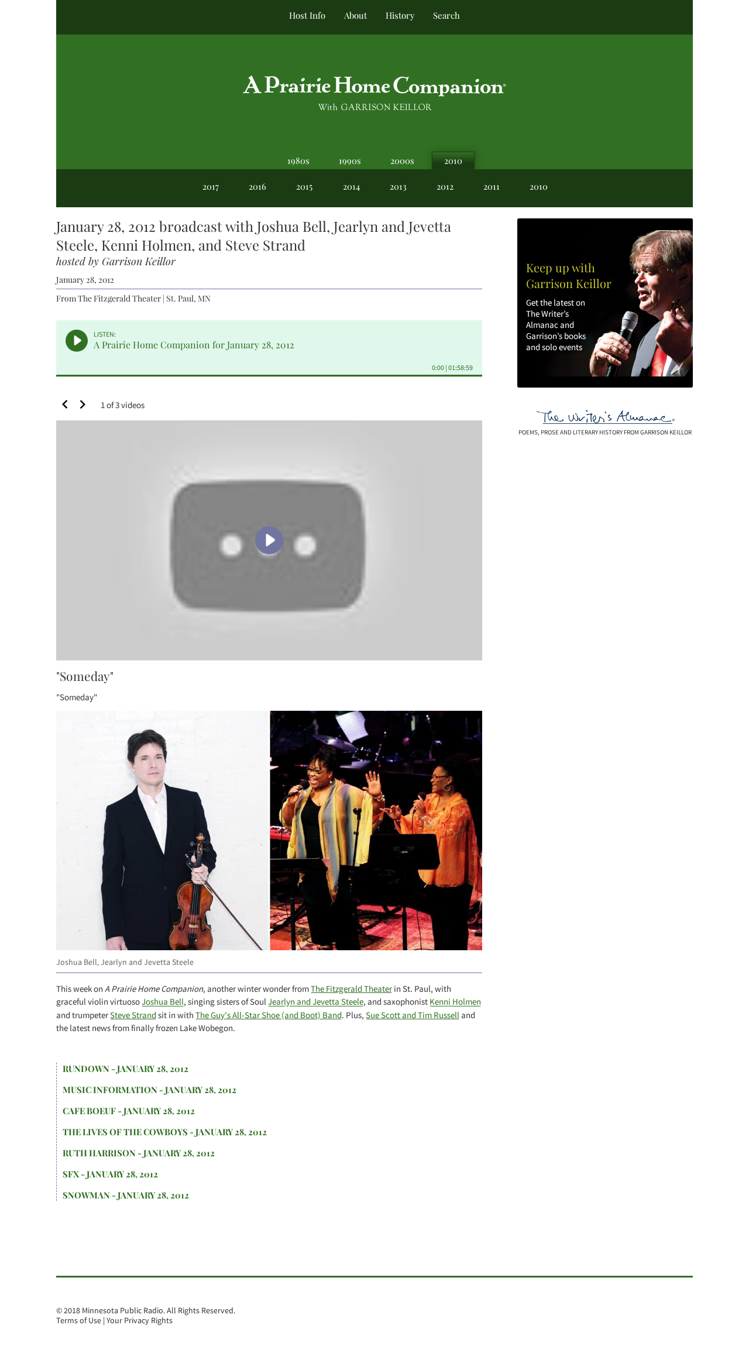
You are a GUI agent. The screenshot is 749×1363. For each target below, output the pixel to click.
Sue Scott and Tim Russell (412, 1014)
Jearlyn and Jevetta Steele (315, 1001)
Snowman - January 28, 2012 (126, 1195)
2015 (304, 186)
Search (446, 15)
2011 (491, 186)
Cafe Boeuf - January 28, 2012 (129, 1111)
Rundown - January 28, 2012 (125, 1068)
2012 (445, 186)
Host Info (307, 15)
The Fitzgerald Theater (351, 988)
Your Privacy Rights (139, 1321)
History (400, 15)
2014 (351, 186)
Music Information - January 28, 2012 (149, 1089)
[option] (269, 562)
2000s (402, 160)
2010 (453, 160)
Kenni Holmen (455, 1001)
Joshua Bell (163, 1001)
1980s (298, 160)
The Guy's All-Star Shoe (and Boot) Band (268, 1014)
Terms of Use (78, 1321)
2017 (210, 186)
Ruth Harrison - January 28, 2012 (139, 1153)
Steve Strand (133, 1014)
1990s (350, 160)
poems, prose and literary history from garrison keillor (605, 432)
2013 (398, 186)
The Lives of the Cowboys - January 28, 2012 (165, 1132)
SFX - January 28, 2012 (110, 1174)
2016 (257, 186)
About (355, 15)
